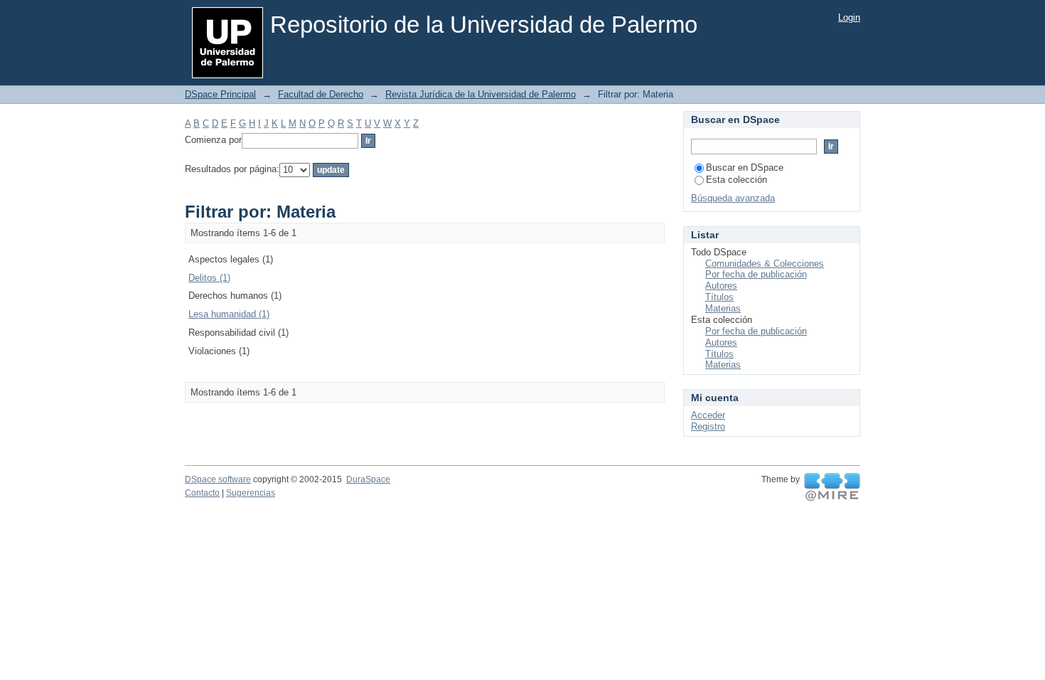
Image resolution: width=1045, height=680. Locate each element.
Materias (723, 308)
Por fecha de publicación (756, 274)
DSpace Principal (220, 94)
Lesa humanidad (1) (228, 314)
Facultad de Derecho (320, 94)
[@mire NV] (832, 487)
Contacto (202, 493)
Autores (721, 285)
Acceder (708, 415)
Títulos (719, 297)
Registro (708, 426)
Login (849, 17)
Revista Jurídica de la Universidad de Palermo (480, 94)
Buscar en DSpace (744, 167)
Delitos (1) (209, 277)
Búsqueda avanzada (733, 198)
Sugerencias (250, 493)
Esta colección (736, 179)
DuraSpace (368, 479)
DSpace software (218, 479)
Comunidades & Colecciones (764, 263)
